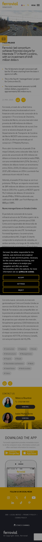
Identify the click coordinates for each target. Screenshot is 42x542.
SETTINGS (21, 284)
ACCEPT (21, 277)
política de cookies (26, 272)
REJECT (21, 290)
